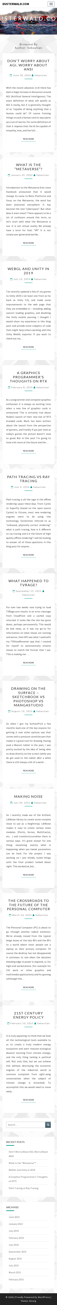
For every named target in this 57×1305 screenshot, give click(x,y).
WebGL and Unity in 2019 (28, 271)
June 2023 (14, 1217)
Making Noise (28, 796)
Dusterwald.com (15, 4)
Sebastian (41, 75)
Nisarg (32, 1301)
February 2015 (16, 1279)
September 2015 (17, 1251)
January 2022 (16, 1223)
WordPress (44, 1297)
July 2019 (14, 1230)
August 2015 (15, 1258)
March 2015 (15, 1272)
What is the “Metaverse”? (29, 167)
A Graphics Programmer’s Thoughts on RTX (28, 377)
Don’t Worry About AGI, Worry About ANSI (28, 65)
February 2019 (16, 1237)
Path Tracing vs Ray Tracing (28, 479)
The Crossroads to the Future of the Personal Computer (28, 904)
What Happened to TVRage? (28, 583)
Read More (29, 138)
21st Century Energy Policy (28, 1015)
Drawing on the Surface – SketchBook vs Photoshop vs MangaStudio (28, 696)
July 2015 (14, 1265)
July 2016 (14, 1244)
